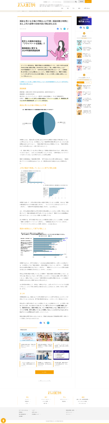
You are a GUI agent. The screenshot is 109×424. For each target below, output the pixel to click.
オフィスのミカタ (82, 403)
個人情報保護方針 (22, 414)
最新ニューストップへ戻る (45, 380)
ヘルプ (33, 410)
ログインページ (69, 412)
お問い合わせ (87, 8)
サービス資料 (45, 401)
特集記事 (27, 401)
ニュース (27, 399)
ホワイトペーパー (63, 399)
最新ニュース (24, 11)
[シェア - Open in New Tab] (57, 29)
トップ (18, 11)
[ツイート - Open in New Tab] (61, 29)
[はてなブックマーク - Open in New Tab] (64, 29)
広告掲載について (35, 414)
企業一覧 (45, 403)
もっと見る (44, 372)
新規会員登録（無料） (70, 410)
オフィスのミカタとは (23, 410)
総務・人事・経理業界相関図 (82, 399)
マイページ (68, 414)
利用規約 (20, 412)
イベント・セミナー (45, 399)
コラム (26, 403)
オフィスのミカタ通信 (82, 401)
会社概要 (20, 416)
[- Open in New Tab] (84, 20)
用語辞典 (64, 401)
